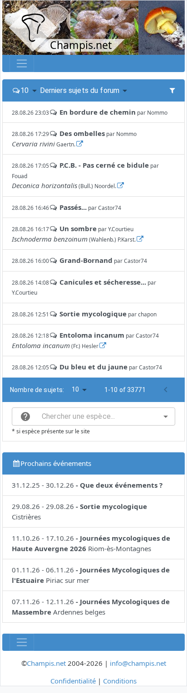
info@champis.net (138, 663)
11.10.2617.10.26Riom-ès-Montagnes (91, 543)
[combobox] (93, 416)
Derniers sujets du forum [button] (80, 90)
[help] (25, 416)
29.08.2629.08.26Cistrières (79, 511)
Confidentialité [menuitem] (73, 680)
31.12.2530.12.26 (87, 484)
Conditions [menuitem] (120, 680)
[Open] (165, 416)
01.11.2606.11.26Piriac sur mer (91, 575)
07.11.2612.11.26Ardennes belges (91, 606)
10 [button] (24, 90)
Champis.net (46, 663)
